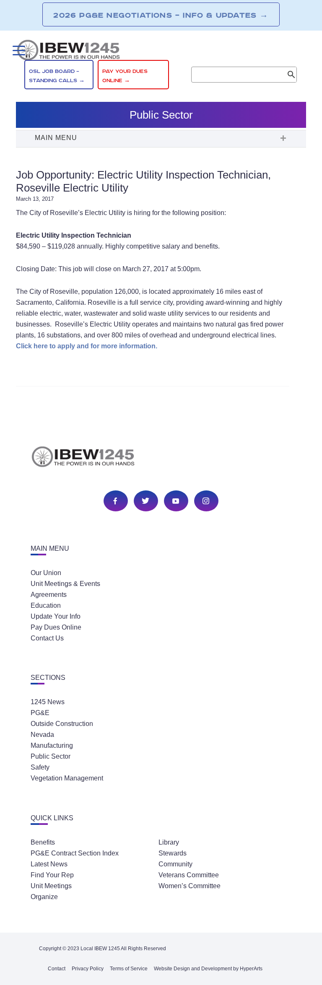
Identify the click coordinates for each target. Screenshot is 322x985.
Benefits (43, 842)
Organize (44, 896)
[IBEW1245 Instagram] (206, 501)
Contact (56, 969)
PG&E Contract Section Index (75, 853)
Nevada (42, 734)
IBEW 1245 (161, 458)
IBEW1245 (161, 51)
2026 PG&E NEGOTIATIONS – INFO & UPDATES (160, 15)
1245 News (48, 701)
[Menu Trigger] (17, 50)
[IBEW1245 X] (145, 501)
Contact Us (47, 638)
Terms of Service (129, 969)
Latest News (49, 864)
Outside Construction (62, 723)
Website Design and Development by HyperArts (208, 969)
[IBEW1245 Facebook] (115, 501)
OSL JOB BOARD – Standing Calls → (57, 76)
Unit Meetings (51, 885)
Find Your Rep (52, 875)
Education (46, 605)
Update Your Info (55, 616)
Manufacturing (52, 745)
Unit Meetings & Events (65, 583)
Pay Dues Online (56, 627)
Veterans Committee (188, 875)
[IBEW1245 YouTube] (175, 501)
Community (175, 864)
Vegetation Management (67, 778)
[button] (161, 138)
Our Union (46, 572)
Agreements (49, 594)
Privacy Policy (88, 969)
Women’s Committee (189, 885)
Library (168, 842)
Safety (40, 767)
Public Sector (50, 756)
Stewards (172, 853)
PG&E (40, 712)
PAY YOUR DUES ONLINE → (125, 76)
